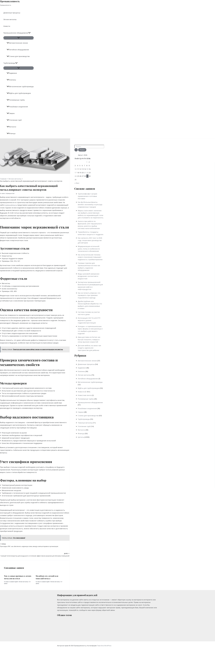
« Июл (76, 183)
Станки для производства (19, 56)
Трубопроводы (9, 63)
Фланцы (12, 133)
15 (87, 169)
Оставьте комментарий (11, 581)
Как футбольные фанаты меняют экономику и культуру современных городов (90, 204)
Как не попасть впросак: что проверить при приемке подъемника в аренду (89, 295)
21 (85, 172)
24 (76, 176)
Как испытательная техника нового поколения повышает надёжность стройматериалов (90, 257)
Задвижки (13, 73)
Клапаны (12, 80)
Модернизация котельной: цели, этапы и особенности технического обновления (89, 248)
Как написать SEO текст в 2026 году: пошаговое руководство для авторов (90, 240)
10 (76, 169)
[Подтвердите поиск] (76, 149)
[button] (29, 33)
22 (87, 172)
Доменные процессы (11, 13)
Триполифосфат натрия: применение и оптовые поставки (87, 196)
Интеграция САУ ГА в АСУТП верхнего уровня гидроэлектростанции (89, 320)
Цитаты (81, 437)
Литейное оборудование (19, 50)
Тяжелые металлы (85, 423)
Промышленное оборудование (15, 33)
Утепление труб (15, 120)
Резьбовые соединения (18, 107)
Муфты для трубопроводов (20, 93)
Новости (6, 26)
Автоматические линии (18, 43)
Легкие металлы (9, 19)
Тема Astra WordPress (104, 646)
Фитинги (12, 127)
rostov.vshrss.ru (11, 205)
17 (76, 172)
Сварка (12, 113)
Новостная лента (84, 395)
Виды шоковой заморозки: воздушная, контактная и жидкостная (89, 276)
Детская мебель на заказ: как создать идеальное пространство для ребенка (89, 347)
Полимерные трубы (17, 100)
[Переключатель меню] (18, 37)
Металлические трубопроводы (21, 86)
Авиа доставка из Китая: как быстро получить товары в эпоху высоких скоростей (89, 339)
